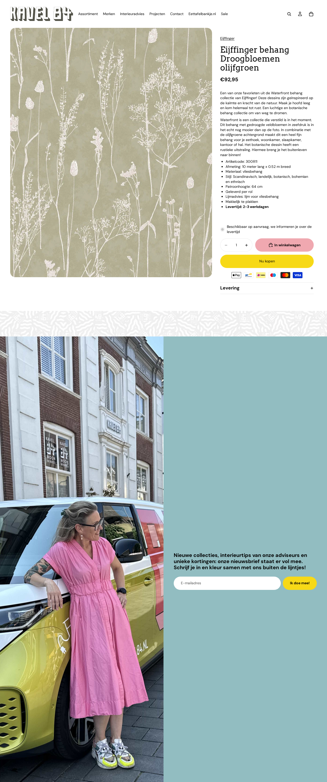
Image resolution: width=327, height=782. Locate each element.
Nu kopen (267, 261)
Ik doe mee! (300, 583)
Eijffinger (227, 38)
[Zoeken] (289, 14)
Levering (230, 288)
